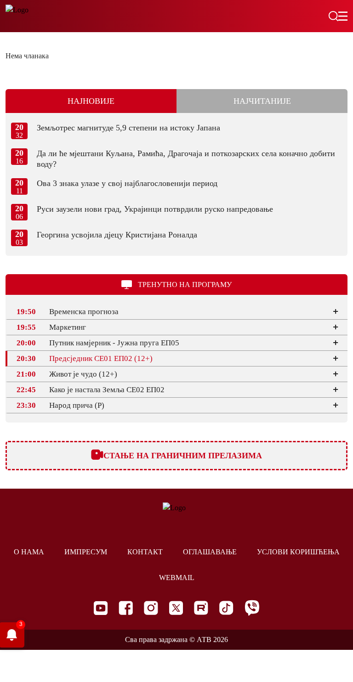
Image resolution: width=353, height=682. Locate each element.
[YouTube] (101, 608)
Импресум (85, 552)
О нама (29, 552)
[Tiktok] (226, 608)
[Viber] (252, 608)
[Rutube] (201, 608)
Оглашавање (210, 552)
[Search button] (333, 16)
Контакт (145, 552)
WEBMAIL (176, 577)
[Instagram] (151, 608)
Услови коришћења (298, 552)
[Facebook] (126, 608)
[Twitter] (176, 608)
